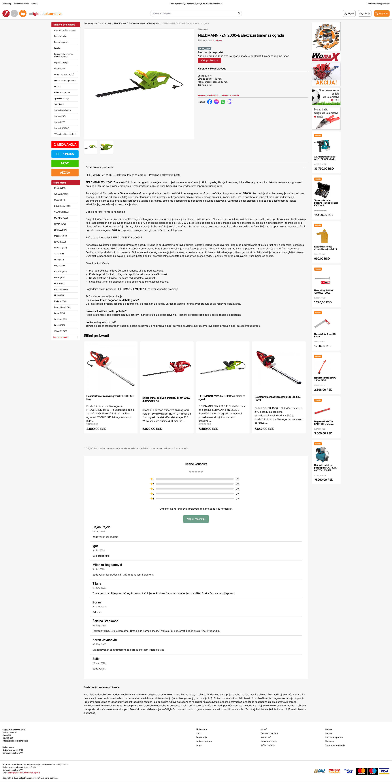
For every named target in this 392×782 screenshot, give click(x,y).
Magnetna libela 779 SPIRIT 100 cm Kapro (324, 422)
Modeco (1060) (60, 236)
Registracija (201, 737)
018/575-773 (178, 3)
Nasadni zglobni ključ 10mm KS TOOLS (323, 291)
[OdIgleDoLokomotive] (49, 13)
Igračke (57, 48)
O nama (328, 733)
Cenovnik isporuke (334, 737)
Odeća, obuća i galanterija (65, 80)
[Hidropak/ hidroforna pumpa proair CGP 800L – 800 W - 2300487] (322, 455)
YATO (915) (59, 253)
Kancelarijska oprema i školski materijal (63, 55)
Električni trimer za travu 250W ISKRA (325, 379)
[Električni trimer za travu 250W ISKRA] (322, 367)
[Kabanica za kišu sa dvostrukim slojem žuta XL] (322, 236)
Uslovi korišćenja (268, 741)
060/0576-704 (215, 3)
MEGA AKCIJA (65, 144)
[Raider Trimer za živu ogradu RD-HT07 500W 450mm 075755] (166, 368)
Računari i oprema (62, 92)
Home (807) (59, 277)
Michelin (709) (60, 301)
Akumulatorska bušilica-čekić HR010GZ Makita (325, 158)
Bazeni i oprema (61, 42)
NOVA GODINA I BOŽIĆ (64, 74)
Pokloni (57, 86)
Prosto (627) (59, 325)
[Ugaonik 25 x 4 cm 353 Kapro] (322, 323)
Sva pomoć (265, 737)
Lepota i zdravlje (61, 62)
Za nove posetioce (269, 733)
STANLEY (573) (61, 331)
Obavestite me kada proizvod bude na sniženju (218, 95)
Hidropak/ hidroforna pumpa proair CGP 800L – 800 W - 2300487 (326, 468)
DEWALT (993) (60, 247)
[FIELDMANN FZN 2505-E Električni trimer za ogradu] (222, 367)
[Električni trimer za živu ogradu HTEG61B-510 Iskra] (110, 367)
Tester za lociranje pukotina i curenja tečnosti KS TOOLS (326, 203)
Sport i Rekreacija (61, 98)
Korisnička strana (21, 3)
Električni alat (120, 23)
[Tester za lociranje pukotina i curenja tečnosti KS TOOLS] (322, 190)
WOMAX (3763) (61, 194)
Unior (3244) (59, 200)
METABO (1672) (61, 218)
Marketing (6, 3)
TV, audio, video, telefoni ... (65, 134)
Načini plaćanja (267, 745)
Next (199, 82)
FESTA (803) (59, 283)
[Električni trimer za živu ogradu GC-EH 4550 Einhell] (278, 368)
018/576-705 (203, 3)
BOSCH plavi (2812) (62, 206)
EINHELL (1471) (60, 230)
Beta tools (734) (61, 289)
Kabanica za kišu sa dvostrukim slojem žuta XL (326, 247)
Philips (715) (59, 295)
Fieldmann (203, 29)
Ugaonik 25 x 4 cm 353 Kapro (324, 335)
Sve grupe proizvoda (335, 745)
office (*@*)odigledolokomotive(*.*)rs (24, 772)
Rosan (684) (59, 313)
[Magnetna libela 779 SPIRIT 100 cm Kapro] (322, 411)
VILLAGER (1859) (61, 212)
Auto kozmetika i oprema (64, 30)
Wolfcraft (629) (60, 319)
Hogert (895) (59, 265)
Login (198, 733)
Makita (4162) (60, 188)
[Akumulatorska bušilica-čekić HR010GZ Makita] (322, 146)
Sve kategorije (90, 23)
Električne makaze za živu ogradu (144, 23)
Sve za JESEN (60, 116)
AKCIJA (65, 172)
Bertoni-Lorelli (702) (62, 307)
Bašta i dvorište (60, 36)
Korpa (199, 745)
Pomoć (34, 3)
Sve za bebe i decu (62, 110)
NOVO (65, 163)
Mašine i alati (59, 68)
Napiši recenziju (196, 518)
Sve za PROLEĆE (61, 128)
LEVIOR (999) (60, 242)
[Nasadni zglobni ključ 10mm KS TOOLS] (322, 280)
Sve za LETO (59, 122)
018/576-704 (190, 3)
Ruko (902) (59, 259)
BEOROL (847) (60, 271)
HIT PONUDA (65, 154)
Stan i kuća (58, 104)
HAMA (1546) (60, 224)
